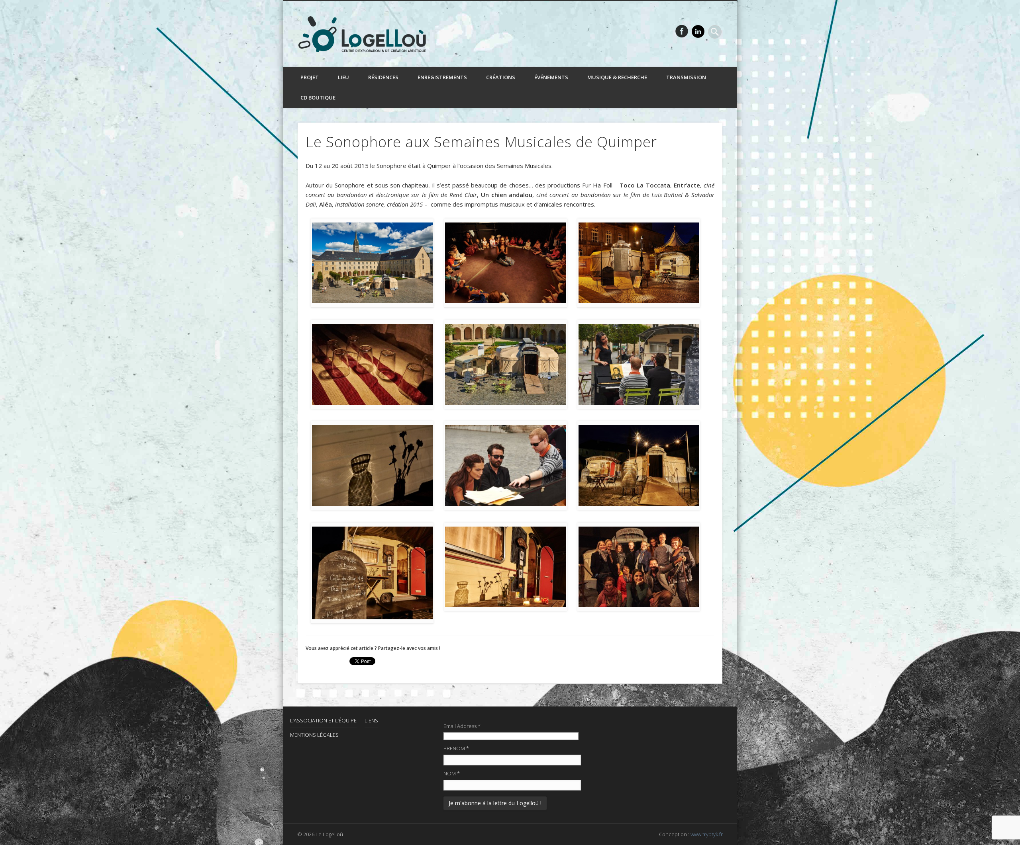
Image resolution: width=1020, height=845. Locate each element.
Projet (309, 77)
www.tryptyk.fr (706, 834)
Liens (371, 720)
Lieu (343, 77)
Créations (500, 77)
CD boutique (317, 97)
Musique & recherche (617, 77)
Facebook (681, 31)
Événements (551, 77)
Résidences (383, 77)
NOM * (451, 773)
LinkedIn (698, 31)
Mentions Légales (314, 734)
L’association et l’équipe (323, 720)
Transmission (686, 77)
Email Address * (462, 726)
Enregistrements (442, 77)
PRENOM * (456, 748)
